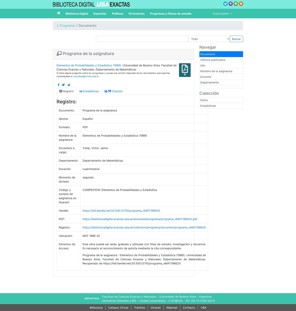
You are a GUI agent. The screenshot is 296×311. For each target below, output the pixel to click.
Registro (68, 91)
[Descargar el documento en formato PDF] (185, 72)
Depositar (100, 13)
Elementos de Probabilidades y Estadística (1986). (90, 65)
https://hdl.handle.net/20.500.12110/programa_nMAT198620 (121, 210)
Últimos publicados (212, 60)
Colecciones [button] (221, 13)
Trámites (139, 307)
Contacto (189, 307)
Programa (67, 25)
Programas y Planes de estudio (171, 13)
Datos (204, 100)
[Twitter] (63, 85)
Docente (205, 76)
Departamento (209, 82)
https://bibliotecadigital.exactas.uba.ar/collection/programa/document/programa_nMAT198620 (144, 227)
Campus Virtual (118, 307)
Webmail (171, 307)
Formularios (137, 13)
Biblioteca (96, 307)
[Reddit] (69, 85)
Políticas (117, 13)
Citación (117, 91)
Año (202, 65)
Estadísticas (208, 105)
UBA (203, 307)
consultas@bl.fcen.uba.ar (86, 76)
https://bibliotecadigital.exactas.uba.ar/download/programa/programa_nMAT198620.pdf (140, 219)
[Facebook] (59, 85)
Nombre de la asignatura (216, 71)
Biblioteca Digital (77, 13)
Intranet (156, 307)
